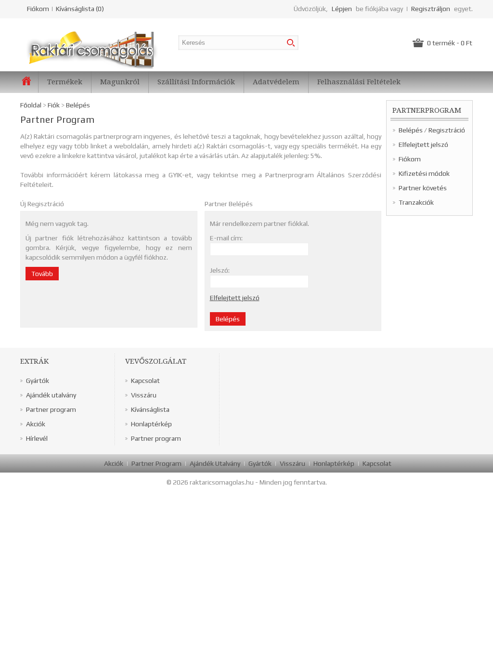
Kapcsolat (145, 380)
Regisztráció (446, 130)
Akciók (35, 424)
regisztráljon (430, 9)
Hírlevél (37, 438)
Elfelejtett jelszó (423, 144)
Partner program (51, 409)
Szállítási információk (196, 82)
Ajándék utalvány (51, 395)
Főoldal (30, 105)
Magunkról (120, 82)
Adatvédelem (276, 82)
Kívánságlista (150, 409)
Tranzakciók (416, 202)
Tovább (42, 273)
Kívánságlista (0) (80, 9)
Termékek (64, 82)
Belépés (411, 130)
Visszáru (143, 395)
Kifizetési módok (424, 173)
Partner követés (423, 188)
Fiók (54, 105)
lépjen (342, 9)
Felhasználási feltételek (359, 82)
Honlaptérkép (151, 424)
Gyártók (37, 380)
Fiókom (38, 9)
